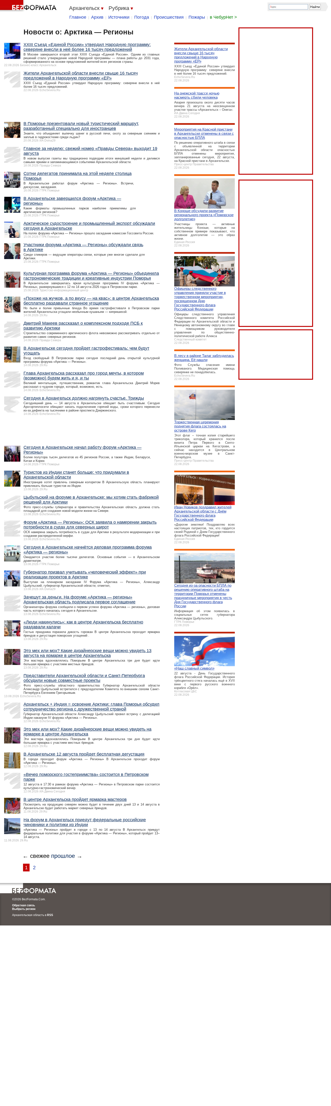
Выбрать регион (23, 909)
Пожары (197, 17)
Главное (77, 17)
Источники (118, 17)
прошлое (63, 856)
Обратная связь (23, 905)
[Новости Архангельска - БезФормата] (29, 6)
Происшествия (169, 17)
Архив (97, 17)
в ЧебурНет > (223, 17)
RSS (50, 915)
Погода (141, 17)
